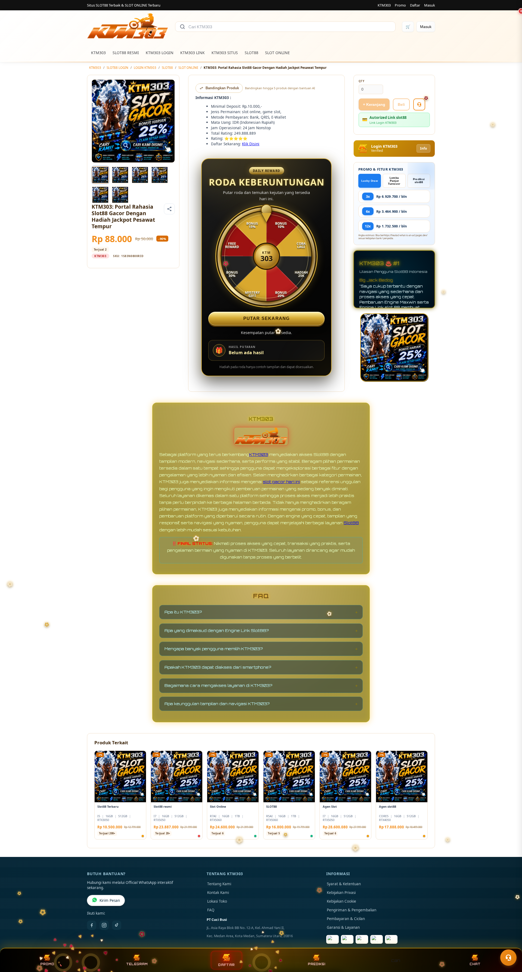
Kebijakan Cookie (341, 901)
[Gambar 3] (140, 175)
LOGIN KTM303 (145, 68)
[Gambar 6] (120, 194)
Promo (400, 5)
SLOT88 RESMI (126, 52)
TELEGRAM (137, 964)
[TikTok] (116, 925)
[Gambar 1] (100, 175)
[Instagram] (104, 925)
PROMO (47, 964)
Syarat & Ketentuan (344, 883)
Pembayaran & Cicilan (346, 918)
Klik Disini (250, 143)
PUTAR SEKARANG (266, 318)
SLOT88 (251, 52)
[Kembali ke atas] (510, 944)
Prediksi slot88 (419, 181)
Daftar (415, 5)
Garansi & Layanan (343, 927)
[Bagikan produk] (169, 208)
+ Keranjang (374, 104)
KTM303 (384, 5)
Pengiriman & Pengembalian (351, 910)
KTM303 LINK (192, 52)
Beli (401, 104)
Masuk (429, 5)
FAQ (211, 910)
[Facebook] (91, 925)
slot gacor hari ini (281, 481)
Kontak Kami (218, 892)
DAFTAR (226, 965)
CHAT (475, 964)
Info (423, 148)
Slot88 (351, 522)
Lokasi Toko (217, 901)
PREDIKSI (316, 964)
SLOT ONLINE (277, 52)
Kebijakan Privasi (341, 892)
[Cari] (182, 26)
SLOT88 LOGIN (117, 68)
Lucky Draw (369, 180)
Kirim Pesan (110, 900)
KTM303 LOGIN (159, 52)
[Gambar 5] (100, 194)
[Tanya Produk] (419, 104)
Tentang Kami (219, 883)
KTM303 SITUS (225, 52)
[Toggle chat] (508, 957)
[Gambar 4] (159, 175)
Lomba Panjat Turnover (394, 180)
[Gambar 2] (120, 175)
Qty (362, 81)
